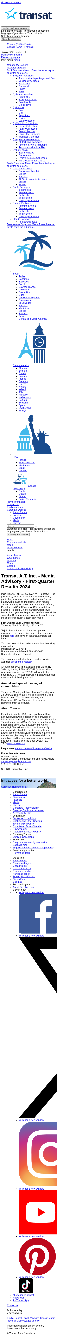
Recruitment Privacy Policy (27, 831)
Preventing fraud (21, 853)
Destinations (31, 225)
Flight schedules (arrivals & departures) (33, 847)
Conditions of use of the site (27, 826)
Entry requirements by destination (30, 842)
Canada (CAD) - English (19, 44)
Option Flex (19, 879)
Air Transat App (21, 1300)
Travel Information (16, 502)
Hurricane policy (21, 874)
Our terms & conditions (24, 818)
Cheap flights (20, 866)
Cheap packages (22, 863)
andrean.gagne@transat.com (16, 761)
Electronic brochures (23, 871)
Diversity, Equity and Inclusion (28, 810)
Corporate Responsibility (20, 568)
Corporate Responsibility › (14, 787)
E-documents (20, 860)
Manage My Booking (12, 54)
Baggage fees (20, 845)
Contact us (12, 1305)
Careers (11, 566)
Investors (11, 560)
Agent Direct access (23, 887)
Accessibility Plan (22, 813)
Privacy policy (20, 829)
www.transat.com (16, 743)
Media (10, 563)
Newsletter (18, 1297)
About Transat (14, 555)
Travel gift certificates (24, 876)
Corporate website (16, 510)
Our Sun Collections (23, 837)
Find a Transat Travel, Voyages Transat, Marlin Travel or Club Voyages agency (31, 1319)
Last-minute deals (22, 868)
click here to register (21, 662)
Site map (17, 882)
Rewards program (10, 57)
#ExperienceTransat (23, 1295)
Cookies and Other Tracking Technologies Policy (27, 822)
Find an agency (15, 507)
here (12, 636)
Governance (13, 558)
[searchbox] (20, 526)
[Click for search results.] (36, 526)
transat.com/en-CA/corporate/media (33, 748)
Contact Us (13, 504)
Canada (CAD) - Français (20, 47)
